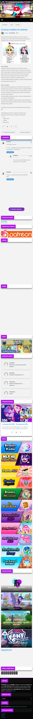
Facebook (3, 714)
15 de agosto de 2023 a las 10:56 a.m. (19, 172)
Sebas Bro (24, 706)
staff (11, 24)
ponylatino (4, 24)
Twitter (2, 715)
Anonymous (12, 381)
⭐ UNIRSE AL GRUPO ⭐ (9, 351)
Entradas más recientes (9, 132)
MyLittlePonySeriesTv (16, 706)
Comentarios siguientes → (16, 209)
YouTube (18, 24)
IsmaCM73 (12, 363)
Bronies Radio (4, 222)
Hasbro (14, 691)
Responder (10, 152)
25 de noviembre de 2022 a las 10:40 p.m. (20, 141)
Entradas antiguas (24, 132)
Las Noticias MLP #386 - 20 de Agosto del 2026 (15, 424)
